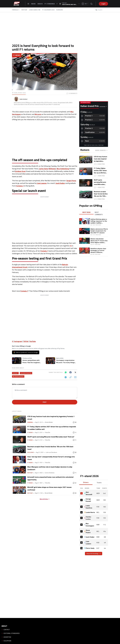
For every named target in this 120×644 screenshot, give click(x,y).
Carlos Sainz (43, 168)
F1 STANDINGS (50, 4)
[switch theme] (91, 4)
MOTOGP (24, 10)
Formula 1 (44, 251)
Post (44, 402)
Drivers (85, 482)
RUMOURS (59, 10)
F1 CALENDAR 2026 (48, 10)
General (30, 422)
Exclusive (30, 452)
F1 (71, 245)
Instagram (18, 341)
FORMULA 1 (16, 10)
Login (103, 4)
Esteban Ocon (20, 171)
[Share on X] (75, 372)
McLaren (38, 114)
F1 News (16, 55)
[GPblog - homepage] (16, 3)
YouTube (32, 341)
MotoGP (30, 473)
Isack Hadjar (60, 183)
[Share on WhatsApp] (66, 372)
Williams (52, 168)
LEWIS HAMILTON (34, 10)
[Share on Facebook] (70, 372)
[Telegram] (66, 377)
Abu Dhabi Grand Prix (18, 376)
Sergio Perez (71, 180)
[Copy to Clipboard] (70, 377)
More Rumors (100, 150)
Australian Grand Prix (26, 373)
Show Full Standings (92, 553)
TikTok (25, 341)
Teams (99, 482)
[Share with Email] (75, 377)
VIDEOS (40, 4)
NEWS (33, 4)
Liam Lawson (42, 183)
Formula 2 (19, 186)
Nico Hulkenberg (63, 168)
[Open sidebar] (28, 4)
